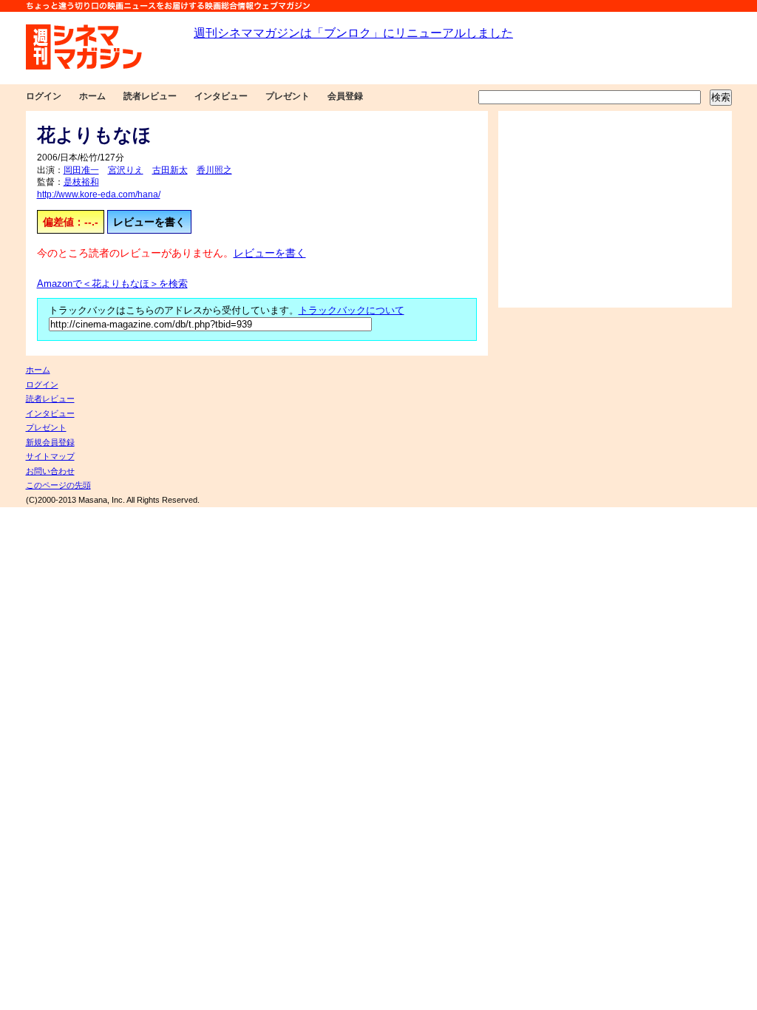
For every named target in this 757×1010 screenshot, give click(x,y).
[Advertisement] (615, 209)
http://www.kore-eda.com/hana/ (98, 194)
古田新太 (170, 170)
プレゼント (287, 96)
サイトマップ (50, 456)
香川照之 (214, 170)
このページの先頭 (58, 485)
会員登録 (345, 96)
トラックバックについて (351, 310)
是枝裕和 (81, 182)
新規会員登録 (50, 442)
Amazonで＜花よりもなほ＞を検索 (112, 284)
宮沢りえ (125, 170)
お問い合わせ (50, 471)
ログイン (43, 96)
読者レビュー (150, 96)
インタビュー (221, 96)
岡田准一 (81, 170)
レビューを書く (149, 222)
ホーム (92, 96)
